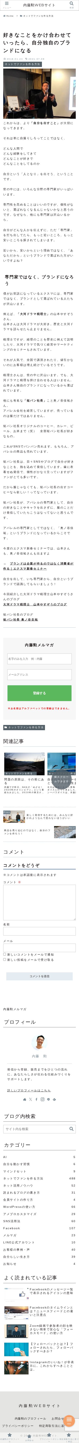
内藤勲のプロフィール (30, 1418)
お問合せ (58, 1418)
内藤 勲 (39, 1056)
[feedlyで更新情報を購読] (54, 1099)
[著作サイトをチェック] (24, 1099)
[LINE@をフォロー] (48, 1099)
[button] (71, 1129)
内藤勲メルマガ (15, 1009)
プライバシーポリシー (18, 1426)
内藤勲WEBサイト (39, 5)
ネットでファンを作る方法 (26, 727)
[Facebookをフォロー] (36, 1099)
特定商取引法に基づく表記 (58, 1426)
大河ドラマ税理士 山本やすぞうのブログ (35, 604)
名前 (6, 924)
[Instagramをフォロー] (42, 1099)
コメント (12, 882)
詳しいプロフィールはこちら (29, 1090)
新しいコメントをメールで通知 (30, 954)
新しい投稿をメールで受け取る (30, 959)
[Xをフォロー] (30, 1099)
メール (8, 941)
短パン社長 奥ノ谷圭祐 (20, 619)
